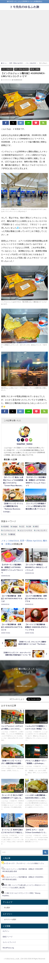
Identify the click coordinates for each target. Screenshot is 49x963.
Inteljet (15, 526)
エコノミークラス (26, 530)
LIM (29, 526)
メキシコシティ (41, 530)
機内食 (12, 534)
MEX (36, 526)
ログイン (6, 931)
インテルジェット (9, 530)
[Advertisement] (24, 35)
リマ (4, 534)
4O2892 (6, 526)
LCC (22, 526)
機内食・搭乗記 (34, 69)
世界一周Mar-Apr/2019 (21, 69)
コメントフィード (9, 942)
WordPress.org (8, 948)
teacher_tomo (24, 444)
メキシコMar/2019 (7, 69)
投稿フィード (8, 936)
